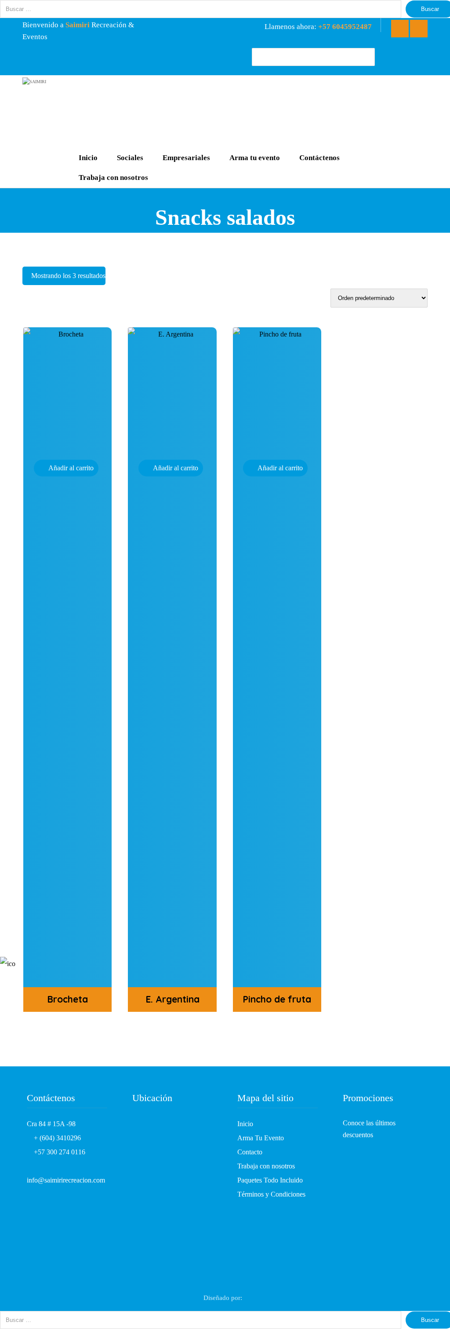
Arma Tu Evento (260, 1138)
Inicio (245, 1124)
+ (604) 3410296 (56, 1138)
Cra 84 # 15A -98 (51, 1124)
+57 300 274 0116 (58, 1152)
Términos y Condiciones (271, 1194)
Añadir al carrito (71, 468)
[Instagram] (419, 28)
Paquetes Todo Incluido (270, 1180)
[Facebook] (400, 28)
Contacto (249, 1152)
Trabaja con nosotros (266, 1166)
